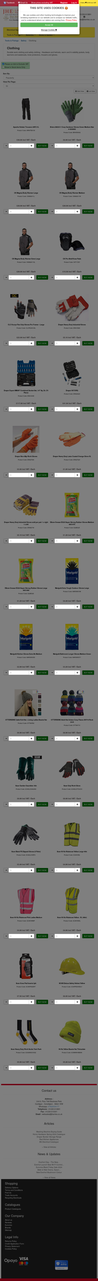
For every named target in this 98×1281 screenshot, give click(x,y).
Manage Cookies (48, 30)
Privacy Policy (71, 20)
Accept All (49, 25)
